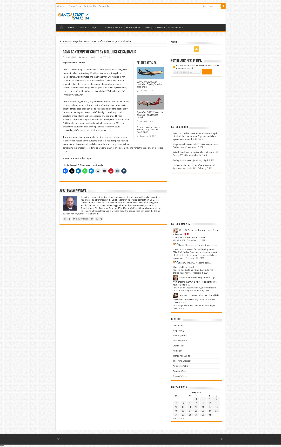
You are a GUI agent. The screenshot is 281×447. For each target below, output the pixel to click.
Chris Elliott (178, 325)
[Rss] (203, 6)
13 (183, 407)
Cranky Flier (178, 345)
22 (196, 411)
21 (189, 411)
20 (183, 411)
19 (176, 411)
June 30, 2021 (203, 290)
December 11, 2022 (196, 240)
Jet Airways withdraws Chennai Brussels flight (194, 305)
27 (183, 415)
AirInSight (177, 351)
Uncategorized (76, 41)
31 (210, 415)
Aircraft (71, 27)
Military (148, 27)
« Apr (175, 418)
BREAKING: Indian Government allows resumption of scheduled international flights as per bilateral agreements (196, 136)
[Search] (223, 6)
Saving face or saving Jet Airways (188, 160)
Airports (96, 27)
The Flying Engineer (182, 361)
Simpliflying (178, 330)
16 (203, 407)
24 (210, 411)
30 (203, 415)
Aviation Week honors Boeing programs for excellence (148, 129)
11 (216, 403)
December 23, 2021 (195, 258)
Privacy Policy (75, 6)
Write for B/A (90, 6)
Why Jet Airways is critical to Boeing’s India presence (149, 84)
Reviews (159, 27)
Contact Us (104, 6)
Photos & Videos (133, 27)
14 (189, 407)
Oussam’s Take (180, 376)
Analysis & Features (114, 27)
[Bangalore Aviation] (73, 16)
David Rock (184, 277)
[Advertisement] (195, 101)
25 (216, 411)
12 (176, 407)
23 (203, 411)
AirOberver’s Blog (181, 366)
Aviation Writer (180, 371)
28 (189, 415)
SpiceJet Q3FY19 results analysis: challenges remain (150, 115)
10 (210, 403)
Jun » (181, 418)
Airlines (83, 27)
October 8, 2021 (200, 273)
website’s (67, 95)
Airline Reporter (180, 340)
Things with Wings (181, 356)
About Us (61, 6)
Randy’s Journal (180, 335)
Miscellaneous (174, 27)
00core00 (183, 230)
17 (210, 407)
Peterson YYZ (185, 295)
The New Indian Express (82, 158)
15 (196, 407)
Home (61, 27)
